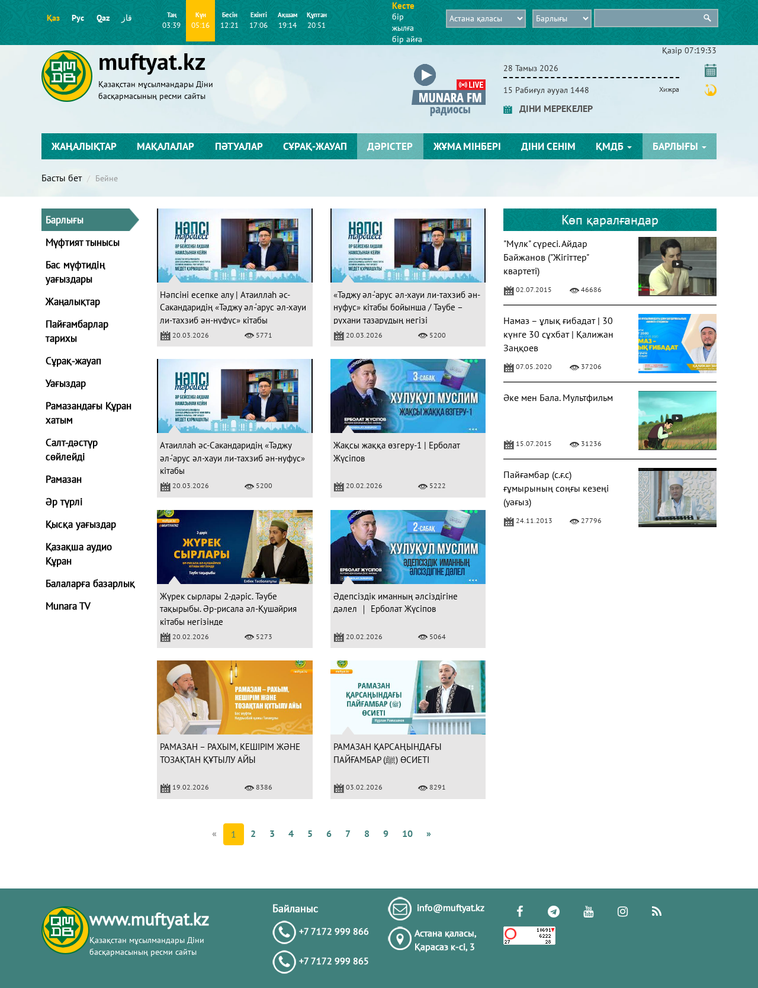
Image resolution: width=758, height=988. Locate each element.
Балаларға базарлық (90, 583)
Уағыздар (66, 383)
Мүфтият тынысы (83, 242)
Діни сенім (548, 146)
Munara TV (68, 605)
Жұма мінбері (467, 146)
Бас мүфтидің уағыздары (75, 272)
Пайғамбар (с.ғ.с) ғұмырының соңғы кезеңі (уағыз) (556, 488)
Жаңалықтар (84, 146)
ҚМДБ (611, 146)
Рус (78, 17)
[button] (449, 66)
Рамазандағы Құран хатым (88, 412)
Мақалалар (165, 146)
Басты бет (61, 178)
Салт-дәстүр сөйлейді (72, 449)
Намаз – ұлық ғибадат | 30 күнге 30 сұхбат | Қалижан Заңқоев (558, 334)
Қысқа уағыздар (81, 524)
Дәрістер (390, 146)
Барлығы (677, 146)
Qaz (103, 17)
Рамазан (64, 479)
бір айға (407, 39)
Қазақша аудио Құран (79, 553)
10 (407, 833)
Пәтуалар (239, 146)
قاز (126, 17)
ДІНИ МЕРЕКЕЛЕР (552, 108)
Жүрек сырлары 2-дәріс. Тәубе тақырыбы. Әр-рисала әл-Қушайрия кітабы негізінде (228, 609)
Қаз (53, 17)
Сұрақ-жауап (315, 146)
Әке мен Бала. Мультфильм (558, 397)
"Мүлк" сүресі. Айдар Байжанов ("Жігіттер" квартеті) (546, 257)
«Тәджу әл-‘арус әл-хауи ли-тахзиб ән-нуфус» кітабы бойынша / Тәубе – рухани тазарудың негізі (406, 307)
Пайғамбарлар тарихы (77, 331)
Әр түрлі (64, 501)
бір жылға (403, 22)
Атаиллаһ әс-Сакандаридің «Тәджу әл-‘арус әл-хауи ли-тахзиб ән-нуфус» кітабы (232, 458)
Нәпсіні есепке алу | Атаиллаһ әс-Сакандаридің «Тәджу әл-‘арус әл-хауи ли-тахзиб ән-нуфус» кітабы (233, 307)
